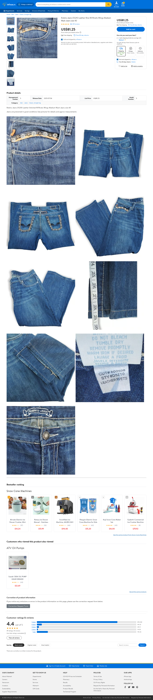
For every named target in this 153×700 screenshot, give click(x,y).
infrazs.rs (79, 39)
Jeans (16, 14)
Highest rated (32, 645)
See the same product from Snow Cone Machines (129, 535)
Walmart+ (36, 686)
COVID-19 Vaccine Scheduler (72, 676)
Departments (10, 11)
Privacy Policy (98, 679)
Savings (27, 11)
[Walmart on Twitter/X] (129, 687)
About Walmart (7, 676)
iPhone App (127, 676)
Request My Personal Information (104, 686)
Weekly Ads (103, 666)
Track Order (89, 666)
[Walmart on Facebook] (125, 687)
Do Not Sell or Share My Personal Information (115, 697)
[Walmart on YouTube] (133, 687)
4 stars (34, 624)
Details (133, 62)
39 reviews (76, 24)
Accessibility (67, 686)
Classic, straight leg (25, 14)
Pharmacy (65, 11)
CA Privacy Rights (99, 682)
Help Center (75, 666)
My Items (81, 11)
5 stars (34, 622)
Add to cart (130, 29)
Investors (5, 686)
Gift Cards (36, 689)
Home (8, 14)
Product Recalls (68, 689)
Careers (73, 11)
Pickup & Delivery (53, 11)
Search (142, 645)
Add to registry (138, 66)
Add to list (124, 66)
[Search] (108, 4)
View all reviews (14, 638)
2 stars (34, 629)
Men (12, 14)
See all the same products (137, 592)
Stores (35, 679)
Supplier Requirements (9, 692)
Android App (128, 679)
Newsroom (5, 682)
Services (19, 11)
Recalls (65, 682)
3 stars (34, 627)
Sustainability (6, 689)
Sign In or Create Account (57, 666)
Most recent (18, 645)
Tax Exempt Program (69, 692)
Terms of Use (98, 676)
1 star (34, 632)
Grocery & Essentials (38, 11)
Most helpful (45, 645)
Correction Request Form (18, 606)
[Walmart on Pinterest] (137, 687)
